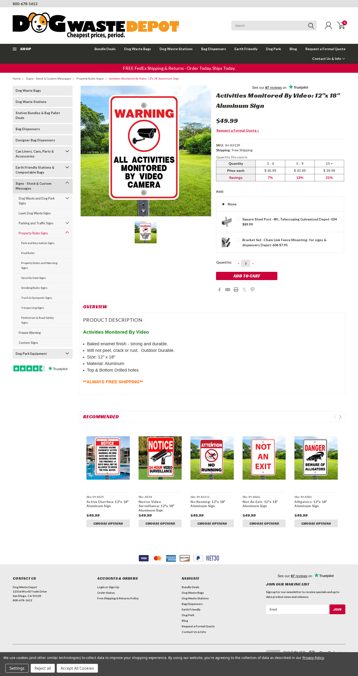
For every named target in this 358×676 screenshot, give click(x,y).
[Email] (227, 289)
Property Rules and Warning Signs (39, 265)
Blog (293, 49)
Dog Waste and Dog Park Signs (37, 200)
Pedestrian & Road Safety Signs (37, 320)
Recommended (101, 416)
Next (340, 417)
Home (17, 78)
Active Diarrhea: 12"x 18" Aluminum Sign (107, 504)
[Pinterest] (252, 289)
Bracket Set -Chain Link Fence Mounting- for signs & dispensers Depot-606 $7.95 (284, 242)
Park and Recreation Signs (38, 243)
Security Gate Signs (33, 278)
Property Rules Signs (90, 78)
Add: (220, 191)
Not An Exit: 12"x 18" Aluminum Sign (260, 504)
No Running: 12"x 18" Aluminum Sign (207, 504)
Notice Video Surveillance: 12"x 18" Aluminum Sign (157, 506)
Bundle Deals (105, 49)
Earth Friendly (246, 49)
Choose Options (108, 523)
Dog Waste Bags (137, 49)
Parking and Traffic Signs (36, 223)
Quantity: (224, 262)
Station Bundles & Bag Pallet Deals (38, 115)
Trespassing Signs (32, 308)
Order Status (106, 592)
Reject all (43, 668)
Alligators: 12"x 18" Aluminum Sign (310, 504)
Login (101, 587)
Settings (17, 668)
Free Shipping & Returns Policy (118, 598)
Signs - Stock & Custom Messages (48, 78)
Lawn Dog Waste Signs (35, 213)
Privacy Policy (313, 657)
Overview (95, 306)
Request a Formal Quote (325, 49)
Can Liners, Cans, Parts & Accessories (35, 153)
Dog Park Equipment (31, 354)
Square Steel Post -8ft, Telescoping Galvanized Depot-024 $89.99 (289, 221)
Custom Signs (28, 343)
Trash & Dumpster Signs (36, 298)
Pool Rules (28, 253)
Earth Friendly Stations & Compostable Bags (35, 169)
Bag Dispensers (213, 49)
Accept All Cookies (77, 668)
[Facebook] (219, 289)
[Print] (236, 289)
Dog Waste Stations (176, 49)
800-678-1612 (25, 3)
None (232, 204)
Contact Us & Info (327, 58)
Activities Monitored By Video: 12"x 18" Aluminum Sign (144, 78)
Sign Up (114, 587)
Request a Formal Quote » (238, 130)
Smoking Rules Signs (34, 288)
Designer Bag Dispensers (35, 140)
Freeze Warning (30, 333)
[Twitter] (244, 289)
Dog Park (273, 49)
